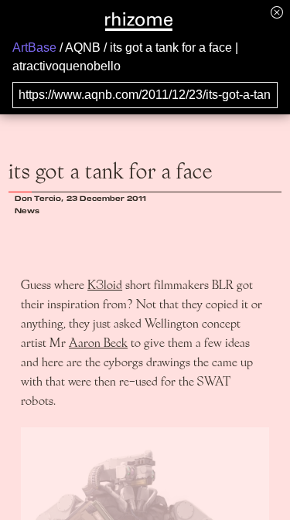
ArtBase (34, 47)
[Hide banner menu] (277, 12)
